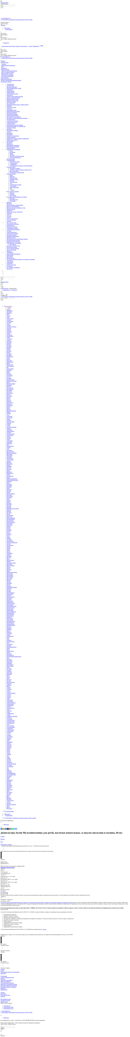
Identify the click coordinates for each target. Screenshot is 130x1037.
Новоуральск (10, 620)
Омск (8, 637)
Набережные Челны (12, 587)
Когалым (9, 503)
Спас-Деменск (10, 725)
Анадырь (9, 322)
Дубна (8, 439)
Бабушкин (9, 341)
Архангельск (10, 336)
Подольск (9, 659)
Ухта (8, 769)
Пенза (8, 649)
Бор (8, 367)
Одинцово (9, 633)
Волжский (9, 396)
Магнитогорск (10, 560)
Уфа (8, 767)
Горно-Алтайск (10, 421)
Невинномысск (11, 596)
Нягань (8, 630)
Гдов (8, 415)
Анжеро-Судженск (11, 326)
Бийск (8, 363)
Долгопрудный (10, 434)
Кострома (9, 512)
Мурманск (9, 583)
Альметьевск (10, 321)
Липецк (9, 548)
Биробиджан (10, 364)
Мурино (9, 582)
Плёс (8, 658)
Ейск (8, 444)
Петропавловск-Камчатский (14, 656)
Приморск (9, 663)
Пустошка (9, 668)
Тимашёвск (9, 742)
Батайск (9, 349)
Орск (8, 643)
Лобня (8, 550)
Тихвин (9, 743)
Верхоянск (9, 385)
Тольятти (9, 747)
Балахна (9, 344)
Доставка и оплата (5, 1000)
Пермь (8, 652)
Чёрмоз (8, 788)
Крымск (9, 526)
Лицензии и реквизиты (7, 980)
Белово (8, 352)
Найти (2, 1028)
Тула (8, 755)
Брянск (8, 372)
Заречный (9, 457)
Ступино (9, 732)
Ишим (8, 470)
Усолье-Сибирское (11, 763)
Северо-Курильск (11, 702)
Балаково (9, 343)
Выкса (8, 408)
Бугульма (9, 374)
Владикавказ (10, 389)
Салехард (9, 689)
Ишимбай (9, 472)
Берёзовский (10, 362)
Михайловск (10, 576)
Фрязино (9, 770)
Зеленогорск (10, 458)
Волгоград (9, 391)
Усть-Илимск (10, 766)
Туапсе (8, 753)
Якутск (8, 807)
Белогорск (9, 353)
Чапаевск (9, 781)
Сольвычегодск (11, 721)
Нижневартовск (11, 603)
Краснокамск (10, 520)
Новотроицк (10, 618)
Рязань (8, 686)
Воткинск (9, 404)
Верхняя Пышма (11, 383)
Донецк (9, 436)
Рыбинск (9, 685)
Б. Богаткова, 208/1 (8, 1007)
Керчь (8, 488)
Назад (9, 307)
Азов (8, 317)
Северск (9, 706)
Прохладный (10, 666)
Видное (9, 386)
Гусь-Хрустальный (11, 427)
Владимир (9, 390)
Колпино (9, 507)
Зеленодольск (10, 459)
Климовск (9, 497)
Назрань (9, 590)
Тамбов (8, 739)
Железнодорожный (11, 453)
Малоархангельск (11, 563)
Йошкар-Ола (10, 473)
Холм (8, 778)
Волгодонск (10, 393)
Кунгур (8, 531)
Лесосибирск (10, 545)
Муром (8, 584)
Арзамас (9, 329)
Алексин (9, 320)
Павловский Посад (11, 647)
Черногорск (10, 789)
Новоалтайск (10, 609)
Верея (8, 382)
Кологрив (9, 504)
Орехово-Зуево (10, 641)
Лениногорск (10, 541)
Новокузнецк (10, 610)
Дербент (9, 428)
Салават (9, 687)
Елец (8, 449)
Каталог (3, 969)
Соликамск (9, 719)
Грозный (9, 423)
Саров (8, 698)
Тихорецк (9, 744)
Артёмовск (9, 334)
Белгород (9, 351)
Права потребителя (5, 981)
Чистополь (9, 792)
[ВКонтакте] (1, 829)
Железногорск (10, 451)
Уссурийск (9, 765)
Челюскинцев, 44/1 (8, 1008)
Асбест (8, 337)
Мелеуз (8, 568)
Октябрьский (10, 636)
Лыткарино (9, 553)
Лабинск (9, 538)
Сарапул (9, 696)
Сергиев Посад (10, 708)
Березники (9, 360)
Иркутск (9, 468)
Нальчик (9, 591)
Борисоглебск (10, 368)
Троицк (8, 751)
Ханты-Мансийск (11, 774)
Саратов (9, 697)
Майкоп (9, 561)
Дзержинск (9, 429)
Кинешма (9, 489)
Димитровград (10, 431)
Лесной (8, 544)
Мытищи (9, 586)
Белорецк (9, 355)
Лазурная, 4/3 (7, 1005)
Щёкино (9, 797)
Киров (8, 492)
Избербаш (9, 466)
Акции (2, 970)
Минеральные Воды (12, 572)
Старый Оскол (10, 729)
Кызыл (8, 537)
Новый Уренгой (11, 625)
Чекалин (9, 782)
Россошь (9, 681)
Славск (8, 715)
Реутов (8, 677)
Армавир (9, 330)
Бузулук (9, 377)
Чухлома (9, 793)
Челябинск (9, 311)
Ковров (8, 501)
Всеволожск (10, 405)
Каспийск (9, 484)
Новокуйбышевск (11, 611)
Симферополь (10, 713)
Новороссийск (10, 614)
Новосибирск (10, 615)
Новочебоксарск (11, 621)
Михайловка (10, 575)
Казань (8, 474)
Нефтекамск (10, 601)
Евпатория (9, 442)
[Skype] (14, 829)
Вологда (9, 397)
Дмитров (9, 432)
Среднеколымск (11, 727)
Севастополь (10, 701)
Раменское (9, 674)
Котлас (8, 514)
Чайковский (10, 780)
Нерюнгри (9, 598)
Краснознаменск (11, 518)
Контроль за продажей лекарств (9, 984)
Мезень (8, 567)
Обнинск (9, 632)
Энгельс (9, 803)
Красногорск (10, 515)
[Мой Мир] (6, 829)
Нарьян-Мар (10, 594)
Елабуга (9, 447)
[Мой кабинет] (1, 285)
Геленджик (9, 416)
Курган (8, 533)
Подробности (4, 892)
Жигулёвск (9, 454)
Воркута (9, 400)
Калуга (8, 477)
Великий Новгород (12, 381)
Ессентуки (9, 450)
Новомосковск (10, 613)
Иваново (9, 462)
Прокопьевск (10, 664)
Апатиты (9, 328)
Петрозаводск (10, 655)
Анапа (8, 324)
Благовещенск (10, 366)
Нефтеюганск (10, 602)
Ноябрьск (9, 629)
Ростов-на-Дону (11, 682)
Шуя (8, 796)
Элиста (8, 801)
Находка (9, 595)
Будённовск (10, 375)
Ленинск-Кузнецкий (12, 542)
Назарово (9, 588)
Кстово (8, 527)
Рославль (9, 679)
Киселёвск (9, 495)
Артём (8, 333)
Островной (9, 644)
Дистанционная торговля (7, 983)
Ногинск (9, 626)
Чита (8, 314)
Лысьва (8, 552)
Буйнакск (9, 378)
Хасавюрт (9, 776)
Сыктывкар (10, 736)
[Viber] (10, 829)
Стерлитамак (10, 731)
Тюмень (9, 758)
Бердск (8, 359)
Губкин (8, 424)
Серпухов (9, 710)
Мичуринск (10, 577)
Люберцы (9, 556)
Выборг (9, 406)
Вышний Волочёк (11, 410)
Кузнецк (9, 529)
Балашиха (9, 345)
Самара (8, 691)
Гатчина (9, 413)
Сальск (8, 690)
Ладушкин (9, 539)
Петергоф (9, 653)
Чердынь (9, 784)
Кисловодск (10, 496)
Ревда (8, 675)
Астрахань (9, 339)
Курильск (9, 534)
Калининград (10, 476)
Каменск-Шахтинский (12, 480)
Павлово (9, 645)
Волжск (9, 394)
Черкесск (9, 313)
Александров (10, 318)
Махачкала (9, 564)
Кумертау (9, 530)
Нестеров (9, 599)
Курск (8, 535)
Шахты (8, 795)
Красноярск (10, 523)
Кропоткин (9, 525)
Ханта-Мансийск (11, 773)
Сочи (8, 724)
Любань (9, 554)
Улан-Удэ (9, 761)
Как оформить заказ (6, 999)
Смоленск (9, 717)
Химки (8, 777)
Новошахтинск (10, 624)
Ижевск (9, 465)
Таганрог (9, 738)
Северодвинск (10, 704)
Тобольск (9, 746)
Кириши (9, 491)
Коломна (9, 506)
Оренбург (9, 640)
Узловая (9, 759)
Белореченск (10, 356)
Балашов (9, 347)
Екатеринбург (10, 446)
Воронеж (9, 401)
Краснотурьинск (11, 522)
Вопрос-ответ (4, 1002)
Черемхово (9, 785)
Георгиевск (9, 417)
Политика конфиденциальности (9, 985)
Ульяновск (9, 762)
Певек (8, 648)
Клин (8, 499)
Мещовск (9, 569)
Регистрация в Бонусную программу (10, 972)
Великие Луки (10, 379)
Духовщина (10, 440)
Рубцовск (9, 683)
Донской (9, 438)
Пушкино (9, 671)
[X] (8, 829)
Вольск (8, 398)
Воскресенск (10, 402)
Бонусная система (5, 995)
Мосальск (9, 579)
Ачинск (9, 340)
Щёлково (9, 799)
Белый (8, 358)
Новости (3, 978)
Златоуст (9, 461)
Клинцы (9, 500)
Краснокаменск (11, 519)
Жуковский (9, 455)
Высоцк (9, 409)
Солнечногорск (11, 720)
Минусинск (10, 573)
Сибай (8, 712)
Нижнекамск (10, 605)
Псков (8, 667)
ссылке (44, 929)
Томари (8, 748)
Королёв (9, 511)
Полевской (9, 660)
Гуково (8, 425)
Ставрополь (10, 728)
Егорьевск (9, 443)
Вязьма (8, 412)
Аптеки (3, 992)
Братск (8, 371)
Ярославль (9, 808)
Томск (8, 750)
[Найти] (2, 7)
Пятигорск (9, 672)
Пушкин (9, 670)
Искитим (9, 469)
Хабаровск (9, 772)
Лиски (8, 549)
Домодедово (10, 435)
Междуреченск (10, 565)
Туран (8, 757)
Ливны (8, 546)
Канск (8, 482)
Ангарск (9, 325)
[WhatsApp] (12, 829)
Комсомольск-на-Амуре (13, 508)
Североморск (10, 705)
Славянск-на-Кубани (12, 716)
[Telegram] (16, 829)
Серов (8, 709)
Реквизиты (3, 993)
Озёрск (8, 634)
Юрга (8, 805)
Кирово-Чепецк (11, 493)
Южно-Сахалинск (11, 804)
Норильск (9, 628)
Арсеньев (9, 332)
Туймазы (9, 754)
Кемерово (9, 487)
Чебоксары (9, 310)
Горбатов (9, 420)
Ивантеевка (10, 463)
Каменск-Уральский (12, 478)
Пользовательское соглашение (8, 987)
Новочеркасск (10, 622)
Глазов (8, 419)
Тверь (8, 740)
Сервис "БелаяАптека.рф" (7, 977)
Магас (8, 558)
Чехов (8, 791)
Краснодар (9, 516)
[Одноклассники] (4, 829)
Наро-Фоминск (10, 592)
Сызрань (9, 735)
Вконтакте (6, 43)
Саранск (9, 694)
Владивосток (10, 387)
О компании (4, 976)
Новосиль (9, 617)
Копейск (9, 510)
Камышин (9, 481)
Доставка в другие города (8, 867)
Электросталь (10, 800)
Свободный (10, 700)
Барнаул (9, 348)
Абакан (8, 315)
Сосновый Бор (10, 723)
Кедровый (9, 485)
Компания (3, 973)
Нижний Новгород (11, 606)
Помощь (3, 996)
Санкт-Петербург (11, 693)
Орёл (8, 639)
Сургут (8, 734)
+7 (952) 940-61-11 (5, 18)
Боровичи (9, 370)
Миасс (8, 571)
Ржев (8, 678)
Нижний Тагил (10, 607)
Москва (9, 580)
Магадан (9, 557)
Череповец (9, 786)
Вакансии (3, 988)
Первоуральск (10, 651)
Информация (4, 989)
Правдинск (9, 662)
